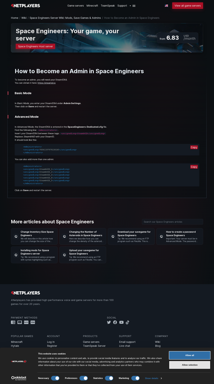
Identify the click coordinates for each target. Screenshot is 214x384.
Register (52, 345)
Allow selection (190, 365)
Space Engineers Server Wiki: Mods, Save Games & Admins (65, 17)
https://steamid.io (47, 82)
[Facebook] (116, 322)
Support (122, 5)
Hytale (15, 345)
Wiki (23, 17)
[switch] (83, 378)
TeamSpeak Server (94, 345)
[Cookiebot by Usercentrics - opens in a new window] (19, 378)
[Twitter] (110, 322)
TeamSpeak (108, 5)
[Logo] (25, 5)
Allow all (189, 355)
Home (14, 17)
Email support (127, 341)
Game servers (91, 341)
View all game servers (188, 5)
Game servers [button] (75, 5)
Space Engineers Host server (35, 46)
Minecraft (92, 5)
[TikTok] (128, 322)
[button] (132, 6)
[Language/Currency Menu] (166, 5)
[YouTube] (122, 322)
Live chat (124, 345)
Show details (151, 378)
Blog (158, 345)
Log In (51, 341)
